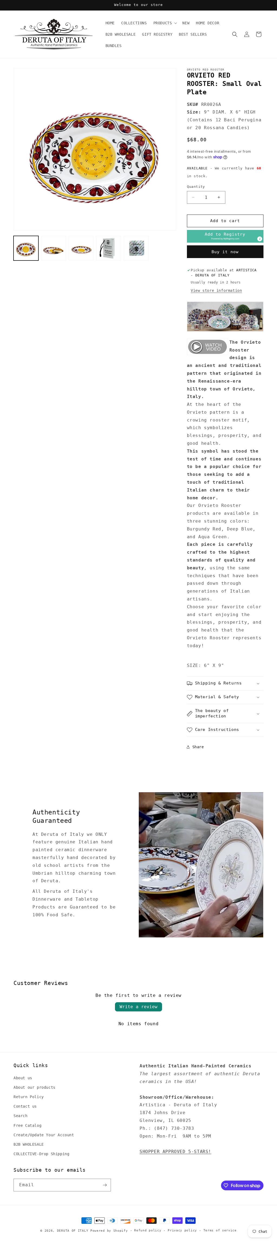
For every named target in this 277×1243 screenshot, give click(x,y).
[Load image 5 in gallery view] (136, 248)
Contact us (25, 1106)
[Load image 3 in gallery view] (81, 248)
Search (21, 1116)
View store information (216, 290)
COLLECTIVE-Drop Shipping (41, 1154)
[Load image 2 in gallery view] (53, 248)
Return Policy (29, 1097)
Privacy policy (182, 1230)
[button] (164, 23)
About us (23, 1078)
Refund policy (147, 1230)
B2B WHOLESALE (29, 1144)
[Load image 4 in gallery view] (108, 248)
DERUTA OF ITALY (72, 1230)
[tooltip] (259, 238)
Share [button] (198, 747)
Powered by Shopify (109, 1230)
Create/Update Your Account (44, 1135)
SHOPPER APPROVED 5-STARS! (175, 1151)
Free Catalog (27, 1125)
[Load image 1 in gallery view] (26, 248)
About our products (34, 1087)
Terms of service (220, 1230)
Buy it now (225, 251)
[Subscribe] (105, 1185)
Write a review (138, 1006)
